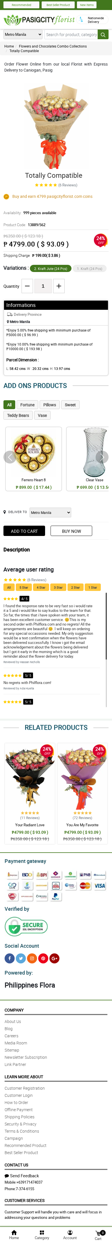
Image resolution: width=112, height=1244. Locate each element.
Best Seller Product (58, 5)
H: (60, 368)
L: (16, 368)
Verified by (17, 908)
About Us (13, 1021)
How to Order (16, 1102)
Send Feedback (24, 1175)
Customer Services (25, 1200)
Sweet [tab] (70, 404)
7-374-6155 (25, 1188)
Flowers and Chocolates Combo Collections (53, 46)
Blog (9, 1028)
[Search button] (103, 34)
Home (9, 46)
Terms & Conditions (22, 1131)
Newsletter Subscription (26, 1057)
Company (14, 1010)
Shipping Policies (19, 1116)
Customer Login (19, 1095)
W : (38, 368)
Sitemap (12, 1050)
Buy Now (71, 531)
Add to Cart (24, 531)
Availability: (29, 212)
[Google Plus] (54, 958)
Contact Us (16, 1165)
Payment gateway (25, 860)
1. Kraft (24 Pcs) (89, 268)
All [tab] (9, 404)
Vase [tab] (42, 415)
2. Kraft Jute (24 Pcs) (50, 268)
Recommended (21, 5)
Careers (11, 1035)
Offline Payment (19, 1109)
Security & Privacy (20, 1124)
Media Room (16, 1043)
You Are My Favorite (82, 824)
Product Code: (24, 224)
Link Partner (15, 1064)
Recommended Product (26, 1145)
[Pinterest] (43, 958)
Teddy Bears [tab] (18, 415)
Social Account (22, 945)
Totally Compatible (24, 50)
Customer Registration (25, 1088)
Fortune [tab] (27, 404)
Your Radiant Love (30, 824)
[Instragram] (32, 958)
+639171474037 (29, 1182)
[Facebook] (10, 958)
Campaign (14, 1138)
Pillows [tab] (49, 404)
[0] (98, 1233)
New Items (87, 5)
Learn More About (24, 1076)
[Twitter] (21, 958)
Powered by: (19, 972)
